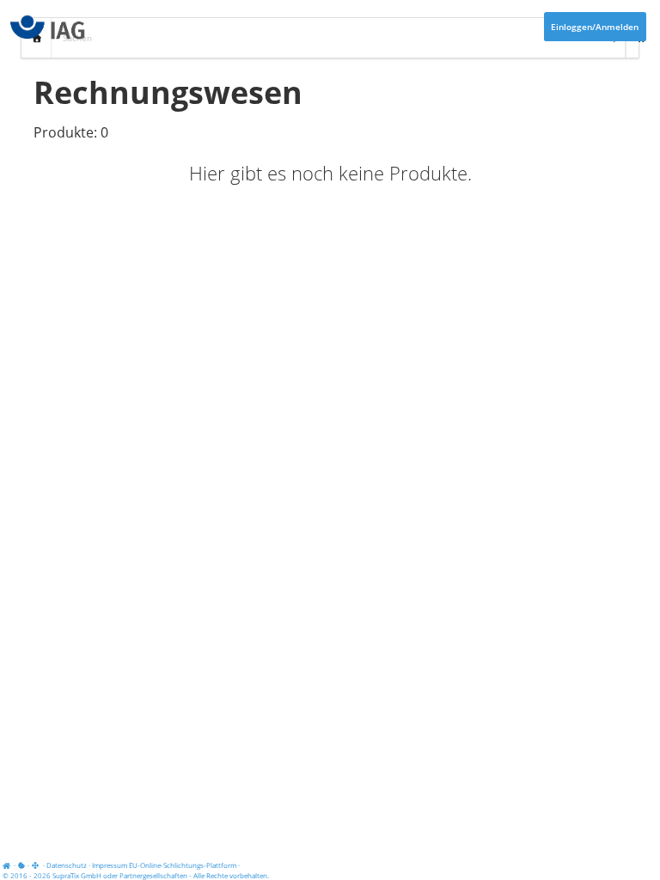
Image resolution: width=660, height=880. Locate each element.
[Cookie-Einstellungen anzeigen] (21, 865)
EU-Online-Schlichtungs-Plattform (182, 865)
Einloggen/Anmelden (595, 27)
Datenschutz (66, 865)
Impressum (109, 865)
